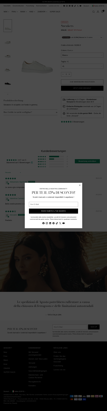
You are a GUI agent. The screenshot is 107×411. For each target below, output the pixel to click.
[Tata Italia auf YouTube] (63, 223)
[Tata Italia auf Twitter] (60, 223)
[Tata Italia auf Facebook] (43, 223)
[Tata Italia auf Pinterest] (53, 223)
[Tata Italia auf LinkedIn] (50, 223)
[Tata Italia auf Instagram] (47, 223)
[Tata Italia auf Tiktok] (57, 223)
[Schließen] (79, 185)
